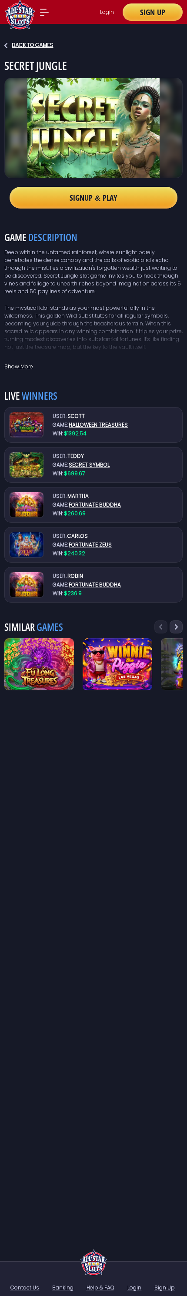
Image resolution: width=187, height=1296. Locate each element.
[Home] (93, 1262)
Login (107, 12)
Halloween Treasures (98, 424)
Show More (18, 366)
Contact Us (24, 1287)
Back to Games (32, 45)
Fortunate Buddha (95, 504)
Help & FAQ (100, 1287)
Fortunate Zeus (90, 544)
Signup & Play (93, 197)
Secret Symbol (89, 464)
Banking (62, 1287)
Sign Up (152, 12)
